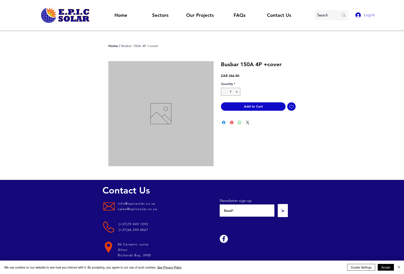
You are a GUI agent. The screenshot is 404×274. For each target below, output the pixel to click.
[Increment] (237, 91)
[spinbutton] (230, 91)
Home (113, 46)
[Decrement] (224, 91)
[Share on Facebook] (223, 122)
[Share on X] (247, 122)
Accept (385, 267)
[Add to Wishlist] (291, 106)
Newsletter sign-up (236, 201)
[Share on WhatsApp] (239, 122)
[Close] (398, 267)
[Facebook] (224, 239)
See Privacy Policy (169, 267)
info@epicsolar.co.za (136, 204)
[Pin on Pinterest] (231, 122)
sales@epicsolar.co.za (137, 209)
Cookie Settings (361, 267)
